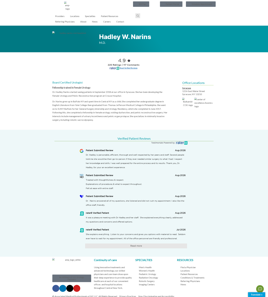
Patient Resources (109, 16)
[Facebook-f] (55, 288)
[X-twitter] (69, 288)
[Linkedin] (62, 288)
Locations (74, 16)
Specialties (90, 16)
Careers (107, 21)
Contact (120, 21)
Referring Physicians (65, 21)
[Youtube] (76, 288)
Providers (59, 16)
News (95, 21)
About (83, 21)
